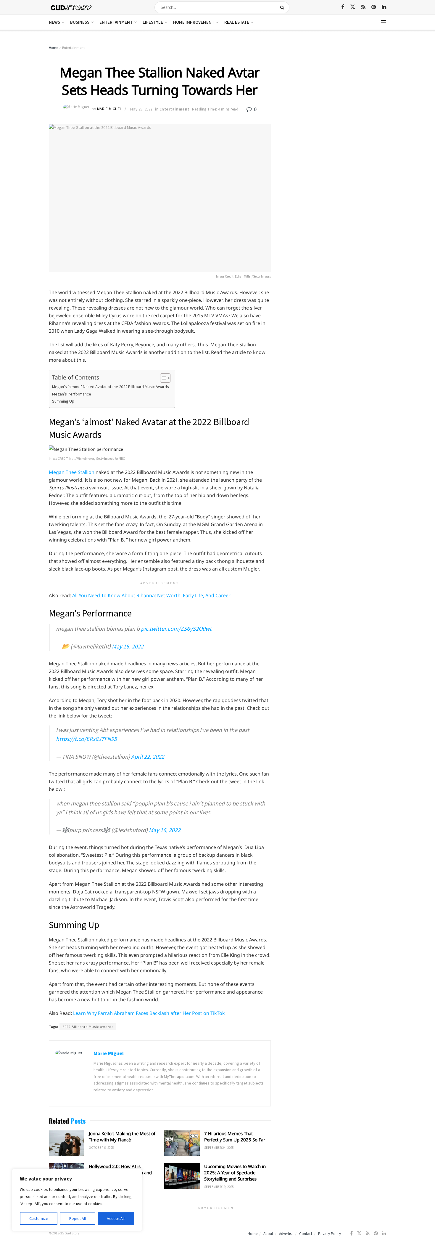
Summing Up (63, 401)
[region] (77, 1200)
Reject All (77, 1218)
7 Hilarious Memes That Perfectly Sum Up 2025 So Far (234, 1136)
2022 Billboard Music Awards (87, 1026)
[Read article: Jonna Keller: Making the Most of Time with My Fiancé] (66, 1143)
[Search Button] (283, 7)
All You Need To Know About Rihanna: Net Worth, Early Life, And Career (151, 595)
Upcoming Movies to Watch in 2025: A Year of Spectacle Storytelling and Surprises (235, 1172)
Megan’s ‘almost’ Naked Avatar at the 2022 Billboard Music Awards (110, 386)
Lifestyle (153, 22)
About (268, 1233)
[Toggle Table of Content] (162, 378)
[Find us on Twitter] (352, 7)
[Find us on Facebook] (342, 7)
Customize (38, 1218)
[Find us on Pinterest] (373, 7)
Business (79, 22)
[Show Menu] (383, 22)
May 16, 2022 (128, 646)
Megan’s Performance (71, 394)
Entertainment (116, 22)
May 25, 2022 (141, 109)
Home (53, 47)
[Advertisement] (335, 88)
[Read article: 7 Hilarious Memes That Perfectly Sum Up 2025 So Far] (182, 1143)
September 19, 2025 (219, 1187)
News (54, 22)
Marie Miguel (109, 109)
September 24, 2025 (219, 1148)
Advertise (286, 1233)
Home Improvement (193, 22)
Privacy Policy (329, 1233)
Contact (305, 1233)
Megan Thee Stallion (71, 472)
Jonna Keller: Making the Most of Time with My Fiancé (122, 1136)
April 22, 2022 (147, 756)
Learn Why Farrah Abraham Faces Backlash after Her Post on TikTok (149, 1013)
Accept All (116, 1218)
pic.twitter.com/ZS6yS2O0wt (176, 628)
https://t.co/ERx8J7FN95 (86, 738)
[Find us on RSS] (363, 7)
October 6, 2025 (101, 1148)
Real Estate (236, 22)
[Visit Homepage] (71, 7)
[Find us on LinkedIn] (384, 7)
